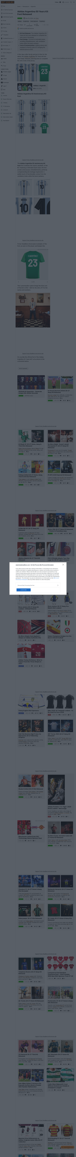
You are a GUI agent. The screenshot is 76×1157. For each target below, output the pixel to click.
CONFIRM (24, 589)
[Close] (63, 565)
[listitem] (38, 585)
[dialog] (38, 578)
